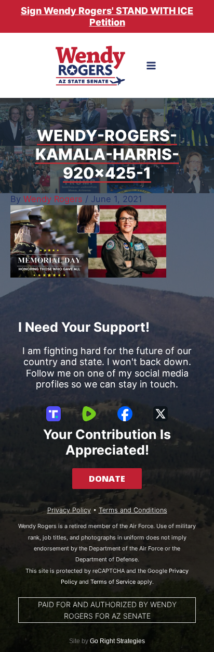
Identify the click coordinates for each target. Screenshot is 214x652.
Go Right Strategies (117, 641)
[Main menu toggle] (151, 66)
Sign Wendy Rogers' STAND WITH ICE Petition (107, 16)
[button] (107, 478)
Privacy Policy (69, 510)
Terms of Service (113, 581)
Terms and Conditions (133, 510)
